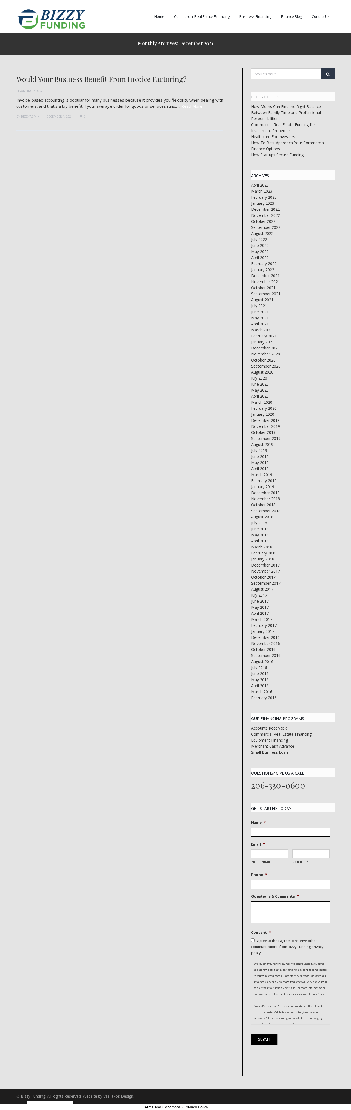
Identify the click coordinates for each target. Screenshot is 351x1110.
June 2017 (260, 601)
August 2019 (262, 444)
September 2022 (266, 227)
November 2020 (265, 354)
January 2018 (262, 559)
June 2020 (260, 384)
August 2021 (262, 299)
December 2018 (265, 492)
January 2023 (262, 203)
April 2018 (260, 540)
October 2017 (263, 577)
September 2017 (266, 583)
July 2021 (259, 305)
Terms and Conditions (162, 1107)
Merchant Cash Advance (272, 746)
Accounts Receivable (269, 728)
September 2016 (266, 655)
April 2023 (260, 185)
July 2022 (259, 239)
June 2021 (260, 311)
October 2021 (263, 287)
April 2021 (260, 323)
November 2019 (265, 426)
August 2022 (262, 233)
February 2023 (264, 197)
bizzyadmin (30, 116)
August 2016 (262, 661)
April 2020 (260, 396)
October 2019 (263, 432)
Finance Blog (291, 16)
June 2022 (260, 245)
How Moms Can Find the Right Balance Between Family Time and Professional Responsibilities (286, 112)
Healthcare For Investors (273, 136)
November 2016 (265, 643)
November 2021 (265, 281)
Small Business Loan (269, 752)
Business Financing (255, 16)
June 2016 (260, 673)
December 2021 (265, 275)
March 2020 (261, 402)
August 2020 (262, 372)
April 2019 (260, 468)
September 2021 (266, 293)
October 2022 (263, 221)
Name (258, 822)
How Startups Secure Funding (277, 154)
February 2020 (264, 408)
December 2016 (265, 637)
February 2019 (264, 480)
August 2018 (262, 516)
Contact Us (321, 16)
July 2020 (259, 378)
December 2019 (265, 420)
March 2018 (261, 547)
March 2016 (261, 691)
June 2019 (260, 456)
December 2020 (265, 348)
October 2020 (263, 360)
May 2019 (260, 462)
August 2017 (262, 589)
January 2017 (262, 631)
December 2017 (265, 565)
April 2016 (260, 685)
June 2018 (260, 528)
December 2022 (265, 209)
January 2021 (262, 342)
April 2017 (260, 613)
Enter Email (260, 862)
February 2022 (264, 263)
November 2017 (265, 571)
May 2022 (260, 251)
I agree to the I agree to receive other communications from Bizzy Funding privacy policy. (287, 946)
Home (159, 16)
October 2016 (263, 649)
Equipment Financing (269, 740)
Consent (261, 932)
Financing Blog (29, 91)
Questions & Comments (275, 896)
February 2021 (264, 335)
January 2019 (262, 486)
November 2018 (265, 498)
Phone (259, 874)
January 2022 (262, 269)
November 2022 (265, 215)
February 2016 (264, 697)
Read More (191, 106)
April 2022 (260, 257)
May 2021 (260, 317)
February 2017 (264, 625)
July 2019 (259, 450)
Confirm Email (304, 862)
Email (258, 844)
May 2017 (260, 607)
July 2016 (259, 667)
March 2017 (261, 619)
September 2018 (266, 510)
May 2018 (260, 534)
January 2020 (262, 414)
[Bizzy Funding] (50, 19)
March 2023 (261, 191)
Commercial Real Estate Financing (202, 16)
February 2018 (264, 553)
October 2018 (263, 504)
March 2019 (261, 474)
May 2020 (260, 390)
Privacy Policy (196, 1107)
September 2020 (266, 366)
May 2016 (260, 679)
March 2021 (261, 329)
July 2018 (259, 522)
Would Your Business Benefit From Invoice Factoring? (101, 79)
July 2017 (259, 595)
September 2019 (266, 438)
